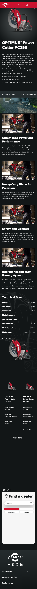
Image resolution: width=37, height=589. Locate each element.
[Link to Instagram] (17, 564)
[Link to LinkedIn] (21, 564)
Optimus (26, 509)
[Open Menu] (34, 5)
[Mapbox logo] (7, 490)
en (20, 5)
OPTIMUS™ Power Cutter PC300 (28, 399)
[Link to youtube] (9, 564)
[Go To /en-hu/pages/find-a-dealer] (30, 5)
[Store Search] (31, 503)
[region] (18, 472)
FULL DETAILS (27, 429)
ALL (12, 509)
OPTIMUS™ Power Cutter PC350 (10, 399)
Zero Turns (11, 512)
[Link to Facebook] (13, 564)
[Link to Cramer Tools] (5, 5)
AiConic (26, 512)
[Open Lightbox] (34, 8)
